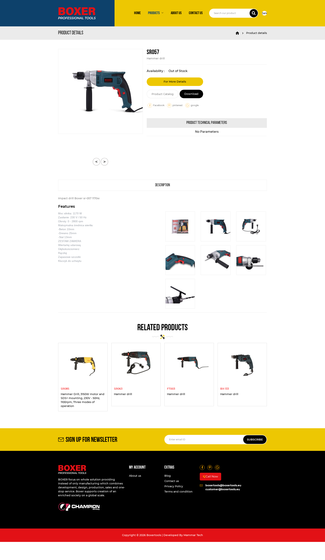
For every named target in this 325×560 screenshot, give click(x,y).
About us (176, 13)
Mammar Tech (193, 535)
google (195, 105)
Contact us (196, 13)
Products (154, 13)
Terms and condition (178, 491)
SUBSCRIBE (255, 439)
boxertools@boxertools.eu (223, 485)
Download (191, 94)
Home (137, 13)
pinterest (177, 105)
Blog (167, 475)
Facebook (158, 105)
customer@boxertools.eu (222, 489)
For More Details (175, 81)
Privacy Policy (173, 486)
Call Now (212, 476)
